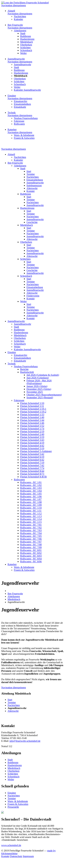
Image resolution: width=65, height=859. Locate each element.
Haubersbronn (15, 765)
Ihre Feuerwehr (15, 25)
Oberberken (13, 771)
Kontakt (5, 856)
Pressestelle (13, 807)
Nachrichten (14, 795)
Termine (12, 798)
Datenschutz (16, 856)
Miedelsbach (14, 768)
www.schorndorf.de (11, 845)
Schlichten (13, 773)
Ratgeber (12, 129)
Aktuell (11, 10)
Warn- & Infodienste (18, 801)
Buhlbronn (13, 762)
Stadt (10, 759)
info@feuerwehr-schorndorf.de (24, 741)
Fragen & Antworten (18, 804)
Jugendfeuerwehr (16, 58)
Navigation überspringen (13, 5)
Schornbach (13, 776)
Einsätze (12, 95)
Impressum (28, 856)
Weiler (11, 779)
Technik (12, 112)
